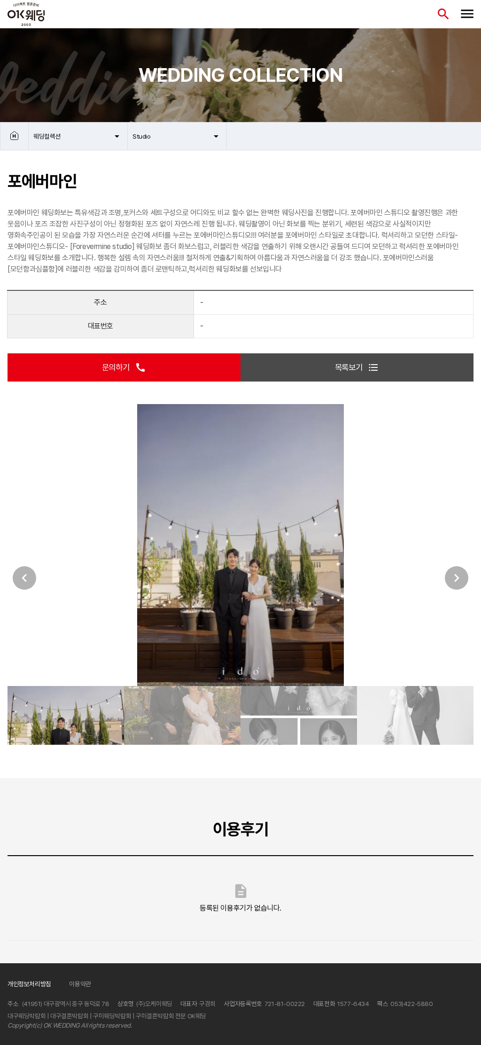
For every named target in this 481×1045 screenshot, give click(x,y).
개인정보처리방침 (29, 984)
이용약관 (80, 984)
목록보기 (357, 367)
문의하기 (124, 367)
